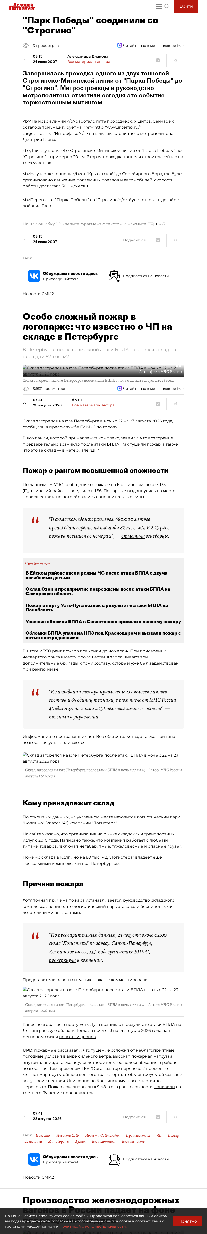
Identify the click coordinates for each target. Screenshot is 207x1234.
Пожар (173, 1135)
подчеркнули (62, 960)
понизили (164, 1086)
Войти (186, 6)
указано (50, 834)
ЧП (159, 1135)
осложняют (123, 1050)
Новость (43, 1135)
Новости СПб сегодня (102, 1135)
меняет (30, 1074)
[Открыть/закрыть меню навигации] (159, 6)
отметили (133, 536)
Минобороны (58, 1141)
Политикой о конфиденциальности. (93, 1226)
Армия (80, 1141)
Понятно (187, 1221)
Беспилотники (104, 1141)
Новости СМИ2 (38, 293)
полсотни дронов (77, 1036)
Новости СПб (67, 1135)
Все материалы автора (88, 61)
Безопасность (133, 1141)
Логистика (33, 1141)
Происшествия (138, 1135)
